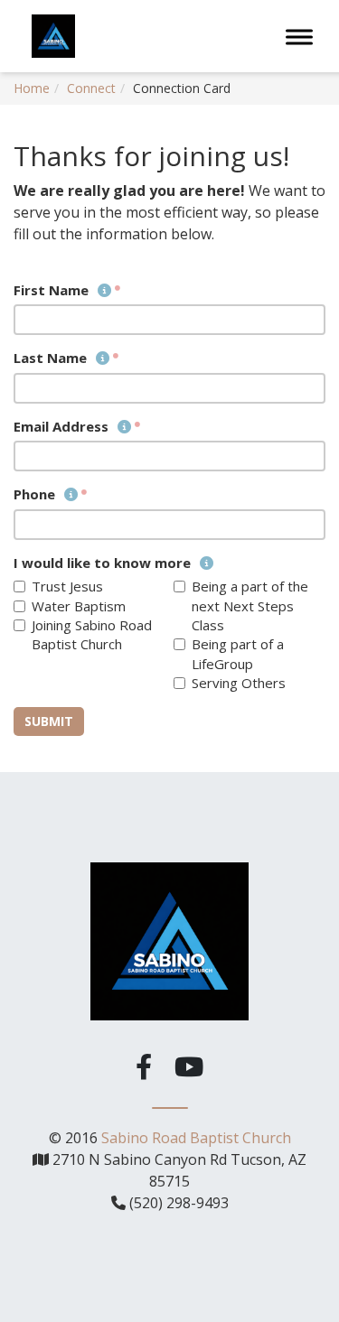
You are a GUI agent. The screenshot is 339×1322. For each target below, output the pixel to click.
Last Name (52, 358)
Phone (36, 494)
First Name (53, 290)
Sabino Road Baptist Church (196, 1138)
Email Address (63, 426)
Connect (91, 88)
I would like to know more (104, 563)
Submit (48, 721)
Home (32, 88)
